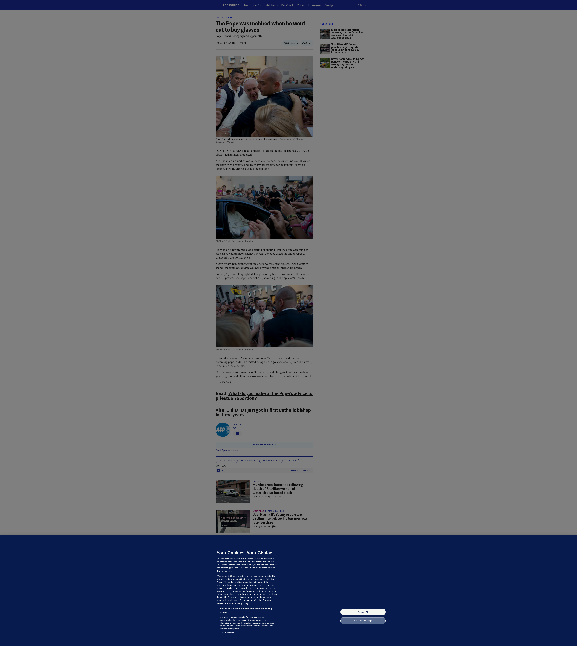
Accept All (363, 612)
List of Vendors (227, 632)
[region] (288, 590)
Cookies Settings (363, 620)
